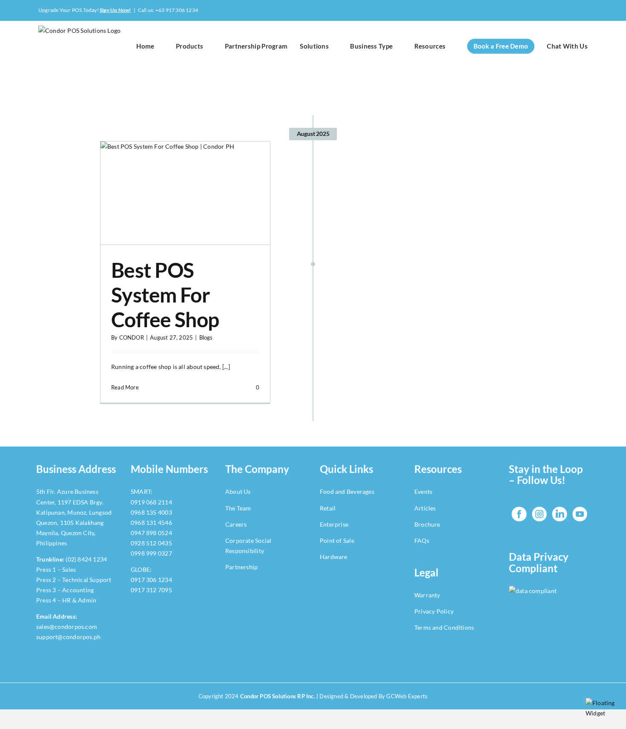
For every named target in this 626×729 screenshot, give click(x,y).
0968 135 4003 (151, 512)
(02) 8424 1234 (86, 559)
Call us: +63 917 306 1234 (168, 10)
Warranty (427, 595)
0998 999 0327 (151, 553)
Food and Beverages (347, 491)
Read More (125, 387)
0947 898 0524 (151, 532)
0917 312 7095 (151, 590)
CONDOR (131, 337)
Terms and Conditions (444, 627)
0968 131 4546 (151, 522)
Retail (328, 508)
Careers (236, 524)
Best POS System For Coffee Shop (165, 294)
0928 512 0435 (151, 543)
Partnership (241, 567)
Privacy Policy (434, 611)
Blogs (206, 337)
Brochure (427, 524)
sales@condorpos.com (66, 626)
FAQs (422, 540)
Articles (425, 508)
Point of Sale (337, 540)
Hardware (333, 556)
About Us (238, 491)
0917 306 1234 (151, 579)
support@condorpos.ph (68, 636)
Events (423, 491)
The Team (238, 508)
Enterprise (334, 524)
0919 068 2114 (151, 502)
